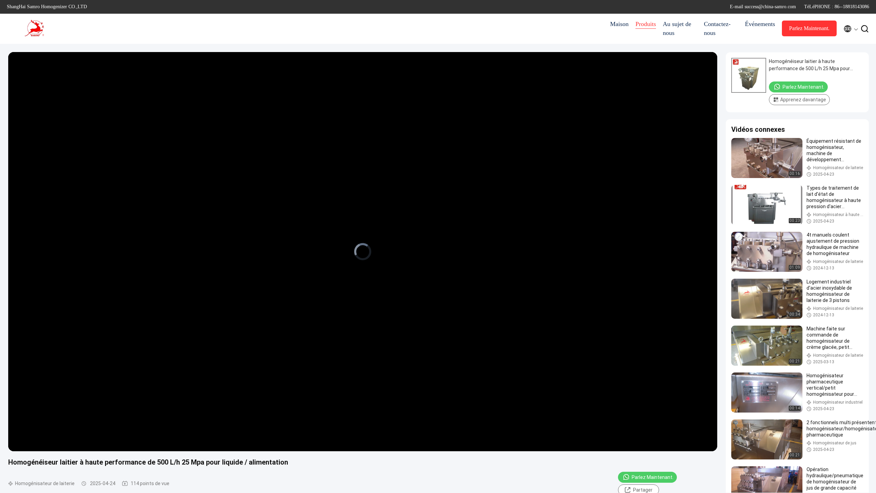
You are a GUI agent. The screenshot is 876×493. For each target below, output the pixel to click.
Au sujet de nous (677, 28)
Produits (645, 24)
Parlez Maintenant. (809, 28)
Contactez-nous (717, 28)
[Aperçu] (34, 28)
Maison (619, 24)
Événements (760, 24)
